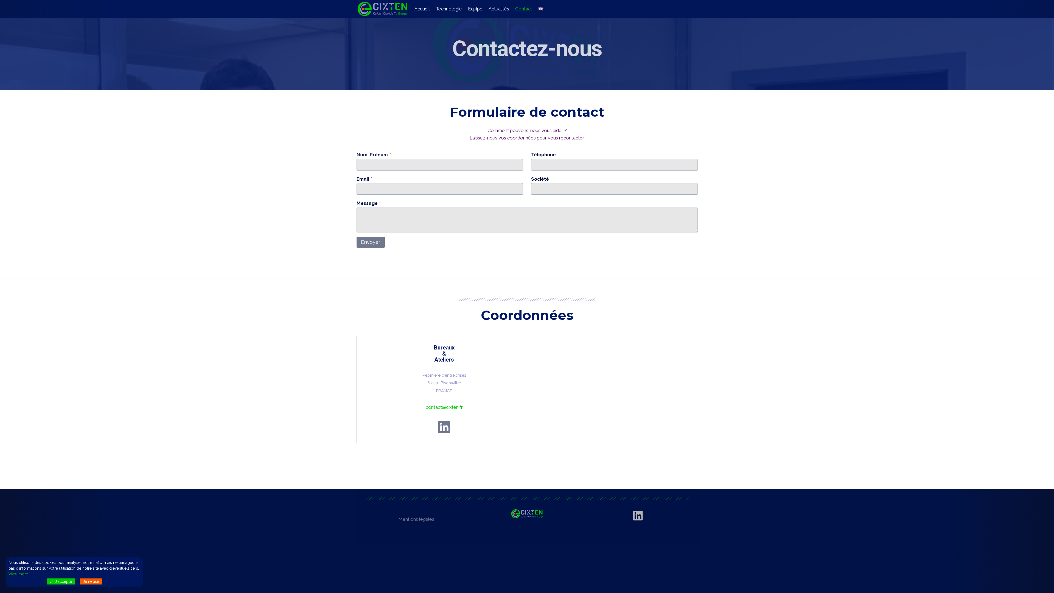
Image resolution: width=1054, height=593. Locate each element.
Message (369, 203)
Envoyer (370, 242)
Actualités (499, 9)
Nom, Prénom (374, 154)
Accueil (422, 9)
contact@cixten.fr (444, 407)
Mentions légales (416, 519)
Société (540, 179)
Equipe (475, 9)
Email (364, 179)
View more (18, 574)
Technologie (449, 9)
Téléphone (543, 154)
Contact (523, 9)
